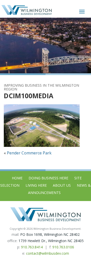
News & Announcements (59, 189)
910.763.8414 (32, 247)
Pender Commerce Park (29, 153)
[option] (45, 45)
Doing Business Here (48, 178)
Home (17, 178)
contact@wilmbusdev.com (47, 253)
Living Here (36, 185)
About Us (62, 185)
